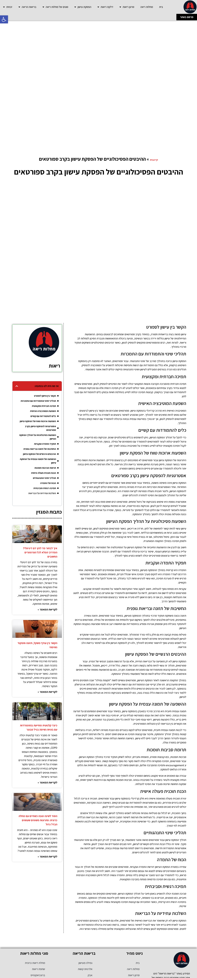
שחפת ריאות (38, 969)
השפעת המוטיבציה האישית (43, 411)
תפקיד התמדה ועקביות (45, 443)
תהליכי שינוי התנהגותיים (44, 478)
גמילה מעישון (85, 963)
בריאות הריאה (29, 7)
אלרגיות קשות (85, 969)
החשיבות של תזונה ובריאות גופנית (39, 449)
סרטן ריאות (128, 7)
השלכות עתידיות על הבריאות (42, 493)
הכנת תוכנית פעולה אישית (43, 473)
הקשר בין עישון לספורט (45, 395)
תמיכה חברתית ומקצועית (44, 406)
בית (161, 7)
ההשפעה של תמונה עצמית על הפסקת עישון (38, 460)
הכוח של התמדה (48, 483)
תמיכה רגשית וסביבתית (44, 488)
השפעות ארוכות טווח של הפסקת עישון (38, 421)
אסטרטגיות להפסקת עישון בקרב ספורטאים (40, 428)
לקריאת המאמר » (47, 609)
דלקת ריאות (107, 7)
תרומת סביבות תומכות (45, 467)
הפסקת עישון (84, 7)
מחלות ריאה (146, 7)
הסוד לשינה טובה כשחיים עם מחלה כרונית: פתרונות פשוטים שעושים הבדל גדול (38, 820)
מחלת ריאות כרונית (35, 963)
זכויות (9, 7)
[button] (4, 19)
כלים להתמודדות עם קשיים (43, 416)
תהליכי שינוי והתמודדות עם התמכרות (38, 400)
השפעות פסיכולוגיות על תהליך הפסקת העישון (37, 436)
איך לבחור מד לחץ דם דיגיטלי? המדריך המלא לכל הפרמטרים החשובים (40, 552)
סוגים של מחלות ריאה (57, 7)
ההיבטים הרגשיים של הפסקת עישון (39, 454)
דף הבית (154, 159)
